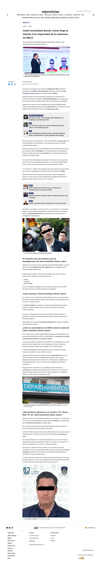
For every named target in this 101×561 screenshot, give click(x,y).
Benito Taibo (55, 17)
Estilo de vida (47, 14)
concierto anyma (27, 17)
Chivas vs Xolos (74, 17)
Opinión (41, 14)
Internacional (34, 14)
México (28, 14)
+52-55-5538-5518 (34, 535)
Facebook (53, 535)
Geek (82, 14)
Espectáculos (76, 14)
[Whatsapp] (15, 84)
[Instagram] (12, 528)
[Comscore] (90, 527)
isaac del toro (39, 17)
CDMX (24, 26)
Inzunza (47, 17)
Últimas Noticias (21, 14)
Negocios (60, 14)
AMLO (30, 26)
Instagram (53, 540)
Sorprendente (68, 14)
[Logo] (50, 11)
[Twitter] (12, 84)
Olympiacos (64, 17)
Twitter (52, 538)
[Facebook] (9, 84)
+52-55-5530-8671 (34, 538)
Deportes (54, 14)
